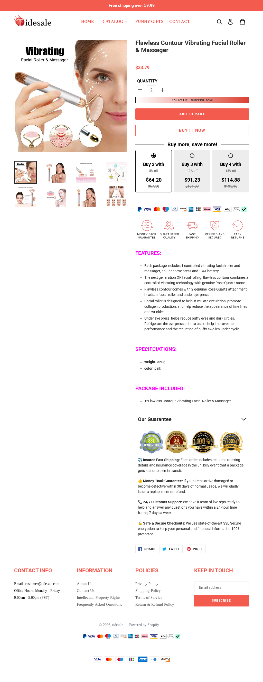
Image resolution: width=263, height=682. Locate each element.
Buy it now (192, 130)
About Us (84, 584)
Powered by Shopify (144, 625)
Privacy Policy (146, 584)
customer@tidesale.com (42, 584)
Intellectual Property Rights (98, 597)
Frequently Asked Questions (99, 604)
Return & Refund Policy (154, 604)
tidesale (117, 625)
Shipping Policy (148, 590)
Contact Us (86, 590)
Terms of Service (148, 597)
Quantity (147, 81)
